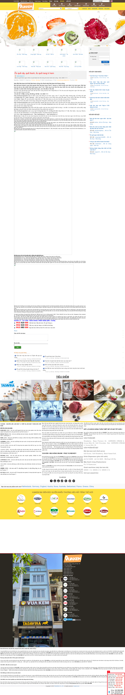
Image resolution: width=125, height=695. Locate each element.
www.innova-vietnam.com (74, 585)
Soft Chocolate (101, 443)
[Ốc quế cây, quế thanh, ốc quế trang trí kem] (69, 73)
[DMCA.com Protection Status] (76, 619)
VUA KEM (16, 1)
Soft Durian (87, 453)
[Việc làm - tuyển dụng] (50, 63)
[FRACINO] (104, 511)
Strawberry (87, 441)
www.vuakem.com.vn (68, 574)
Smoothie (102, 5)
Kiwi (108, 443)
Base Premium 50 (99, 441)
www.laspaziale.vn (73, 604)
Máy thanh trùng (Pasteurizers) (95, 462)
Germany (35, 486)
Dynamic (31, 97)
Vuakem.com (76, 686)
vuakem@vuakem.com (70, 566)
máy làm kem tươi (21, 123)
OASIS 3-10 (106, 470)
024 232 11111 (118, 693)
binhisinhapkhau (99, 130)
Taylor (27, 97)
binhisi (96, 122)
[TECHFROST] (70, 498)
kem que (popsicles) (91, 473)
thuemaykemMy (97, 85)
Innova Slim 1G (91, 445)
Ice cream (62, 5)
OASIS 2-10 (97, 470)
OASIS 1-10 (88, 470)
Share (15, 331)
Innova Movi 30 (89, 443)
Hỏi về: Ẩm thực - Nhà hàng (100, 138)
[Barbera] (21, 511)
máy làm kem (76, 126)
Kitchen (94, 5)
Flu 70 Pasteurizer (90, 464)
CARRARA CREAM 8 (116, 441)
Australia (62, 486)
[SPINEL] (37, 511)
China (91, 486)
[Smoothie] (123, 358)
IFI (24, 97)
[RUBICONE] (37, 498)
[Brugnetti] (21, 498)
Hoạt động (44, 1)
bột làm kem (73, 104)
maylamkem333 (97, 109)
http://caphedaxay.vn (39, 114)
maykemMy (96, 77)
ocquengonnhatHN (100, 137)
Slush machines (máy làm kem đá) (96, 467)
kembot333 (96, 101)
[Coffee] (123, 327)
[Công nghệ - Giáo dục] (36, 51)
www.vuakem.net (68, 571)
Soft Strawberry (97, 453)
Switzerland (71, 486)
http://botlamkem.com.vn (19, 257)
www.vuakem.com (68, 568)
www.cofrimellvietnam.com (74, 610)
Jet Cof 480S (98, 459)
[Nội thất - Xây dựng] (64, 63)
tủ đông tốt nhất (53, 111)
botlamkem (98, 143)
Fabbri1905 (19, 97)
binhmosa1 (96, 93)
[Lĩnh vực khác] (78, 63)
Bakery (70, 5)
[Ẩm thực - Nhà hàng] (22, 51)
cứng (25, 106)
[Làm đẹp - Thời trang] (22, 63)
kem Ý (66, 97)
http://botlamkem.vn (52, 114)
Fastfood (86, 5)
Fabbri (18, 99)
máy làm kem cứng (33, 123)
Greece (85, 486)
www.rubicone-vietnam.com (74, 579)
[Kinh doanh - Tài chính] (64, 51)
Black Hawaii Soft (110, 453)
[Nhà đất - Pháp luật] (36, 63)
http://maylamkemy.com (26, 114)
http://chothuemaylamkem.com (22, 95)
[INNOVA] (54, 498)
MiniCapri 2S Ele (110, 459)
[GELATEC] (104, 498)
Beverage (77, 5)
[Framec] (70, 511)
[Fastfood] (123, 348)
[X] (108, 672)
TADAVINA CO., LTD (59, 686)
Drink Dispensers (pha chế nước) (96, 456)
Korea (56, 486)
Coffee (54, 5)
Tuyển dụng (37, 1)
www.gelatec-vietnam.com (74, 616)
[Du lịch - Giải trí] (50, 51)
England (43, 486)
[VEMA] (54, 511)
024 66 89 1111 (119, 692)
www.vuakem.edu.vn (68, 572)
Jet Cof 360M (88, 459)
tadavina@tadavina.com (73, 578)
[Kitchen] (123, 353)
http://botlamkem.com (50, 104)
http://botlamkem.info (19, 260)
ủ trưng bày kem (41, 111)
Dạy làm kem (24, 1)
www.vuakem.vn (67, 569)
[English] (112, 1)
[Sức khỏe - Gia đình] (78, 51)
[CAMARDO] (87, 511)
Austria (50, 486)
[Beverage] (123, 342)
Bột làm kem (17, 116)
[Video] (123, 363)
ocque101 (98, 152)
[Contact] (123, 368)
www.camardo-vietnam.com (75, 598)
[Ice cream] (123, 332)
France (79, 486)
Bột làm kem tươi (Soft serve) (94, 451)
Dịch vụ (31, 1)
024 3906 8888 (119, 690)
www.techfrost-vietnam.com (75, 592)
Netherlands (26, 486)
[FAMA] (87, 498)
